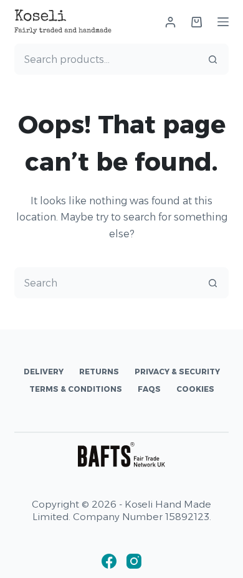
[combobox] (106, 59)
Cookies (195, 389)
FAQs (149, 389)
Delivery (44, 371)
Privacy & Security (177, 371)
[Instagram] (133, 561)
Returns (99, 371)
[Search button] (213, 59)
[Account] (170, 22)
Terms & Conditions (75, 389)
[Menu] (223, 21)
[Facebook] (109, 561)
